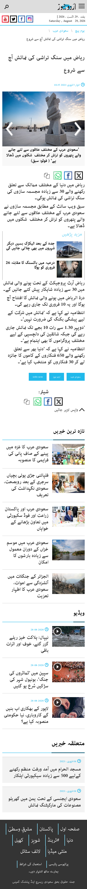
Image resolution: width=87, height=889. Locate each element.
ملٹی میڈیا (57, 851)
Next (10, 128)
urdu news (38, 376)
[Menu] (82, 6)
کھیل (19, 840)
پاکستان (46, 829)
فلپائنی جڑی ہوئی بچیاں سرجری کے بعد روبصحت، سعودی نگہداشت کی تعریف (26, 485)
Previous (77, 128)
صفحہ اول (70, 829)
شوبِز (35, 840)
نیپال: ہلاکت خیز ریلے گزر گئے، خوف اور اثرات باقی (27, 644)
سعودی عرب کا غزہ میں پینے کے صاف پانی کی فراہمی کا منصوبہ (27, 453)
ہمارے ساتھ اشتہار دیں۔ (43, 871)
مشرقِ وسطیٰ (20, 829)
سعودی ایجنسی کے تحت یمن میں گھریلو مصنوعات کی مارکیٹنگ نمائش (44, 802)
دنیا (70, 840)
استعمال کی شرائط (30, 864)
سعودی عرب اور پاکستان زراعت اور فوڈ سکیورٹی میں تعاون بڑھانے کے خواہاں (26, 518)
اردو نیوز (56, 376)
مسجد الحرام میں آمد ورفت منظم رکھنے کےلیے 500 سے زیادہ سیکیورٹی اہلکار (45, 772)
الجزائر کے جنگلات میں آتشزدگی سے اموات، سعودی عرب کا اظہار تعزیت (28, 586)
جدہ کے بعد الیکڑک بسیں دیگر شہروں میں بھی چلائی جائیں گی (30, 245)
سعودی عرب (60, 30)
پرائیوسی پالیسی (58, 864)
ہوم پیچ (80, 30)
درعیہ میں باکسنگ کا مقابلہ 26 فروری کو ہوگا (30, 265)
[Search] (6, 7)
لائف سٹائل (30, 851)
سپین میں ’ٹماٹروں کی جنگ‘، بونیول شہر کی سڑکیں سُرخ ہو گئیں (28, 679)
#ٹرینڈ (53, 840)
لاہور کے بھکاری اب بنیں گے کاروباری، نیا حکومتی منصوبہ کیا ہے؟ (26, 715)
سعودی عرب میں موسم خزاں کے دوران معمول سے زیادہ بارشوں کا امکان (27, 552)
